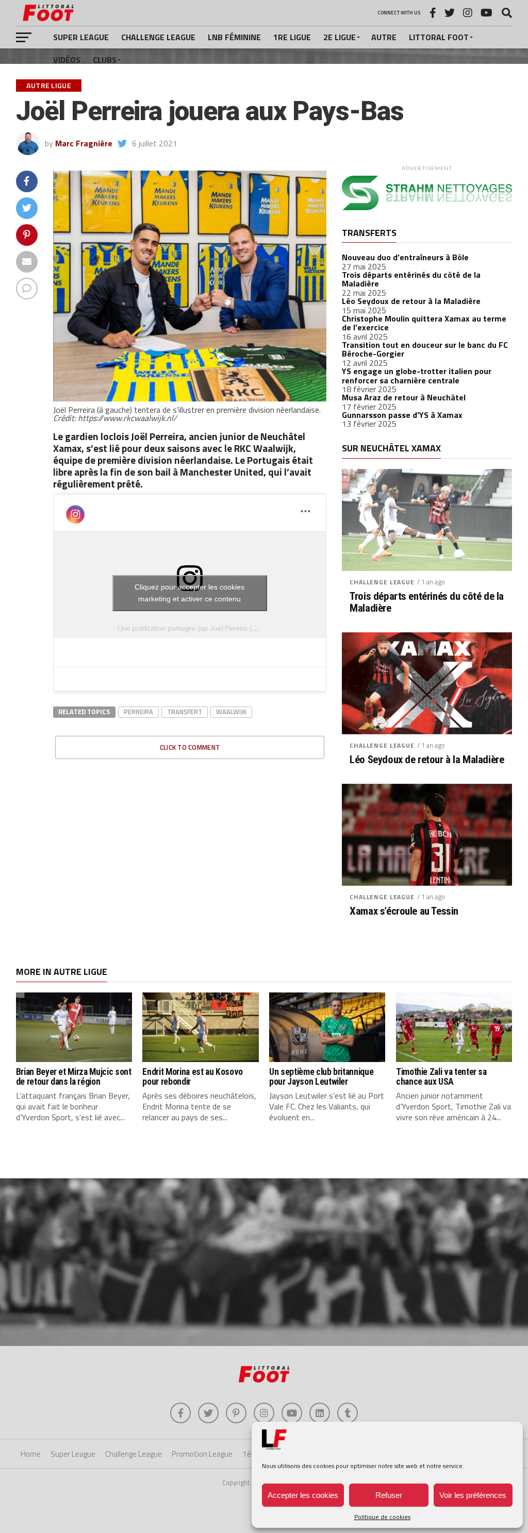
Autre (384, 37)
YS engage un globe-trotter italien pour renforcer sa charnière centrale (416, 375)
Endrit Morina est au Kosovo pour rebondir (192, 1077)
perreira (138, 711)
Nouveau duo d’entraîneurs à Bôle (405, 257)
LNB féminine (234, 37)
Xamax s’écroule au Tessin (404, 911)
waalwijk (231, 711)
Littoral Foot (439, 37)
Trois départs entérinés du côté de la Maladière (411, 279)
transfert (184, 711)
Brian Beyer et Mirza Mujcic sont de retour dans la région (73, 1077)
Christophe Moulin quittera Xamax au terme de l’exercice (424, 323)
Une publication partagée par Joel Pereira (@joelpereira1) (208, 628)
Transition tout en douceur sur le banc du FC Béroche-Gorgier (425, 349)
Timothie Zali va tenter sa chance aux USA (441, 1077)
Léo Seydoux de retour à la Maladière (411, 301)
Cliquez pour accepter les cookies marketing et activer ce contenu (189, 593)
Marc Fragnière (83, 143)
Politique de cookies (382, 1517)
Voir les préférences (472, 1495)
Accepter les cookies (303, 1495)
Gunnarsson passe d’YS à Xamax (402, 415)
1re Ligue (292, 37)
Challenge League (158, 37)
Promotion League (202, 1454)
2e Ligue (339, 37)
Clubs (105, 60)
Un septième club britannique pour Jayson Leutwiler (321, 1077)
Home (31, 1454)
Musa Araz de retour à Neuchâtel (404, 397)
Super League (81, 37)
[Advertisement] (264, 1263)
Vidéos (66, 60)
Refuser (388, 1495)
